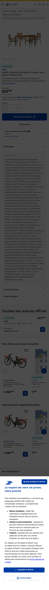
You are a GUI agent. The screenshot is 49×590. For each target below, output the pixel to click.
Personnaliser (25, 578)
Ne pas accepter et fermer (34, 482)
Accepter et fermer (26, 570)
